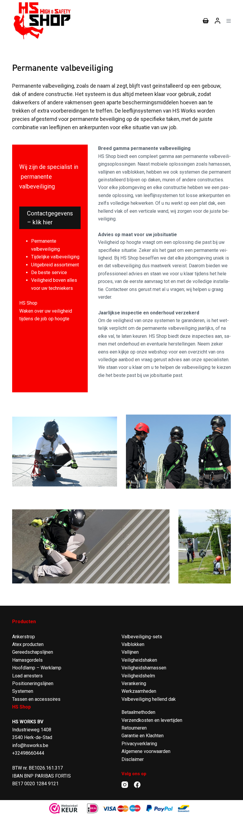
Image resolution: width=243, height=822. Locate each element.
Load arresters (27, 676)
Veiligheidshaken (139, 660)
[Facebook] (137, 784)
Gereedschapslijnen (32, 652)
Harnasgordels (27, 660)
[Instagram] (125, 784)
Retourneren (134, 728)
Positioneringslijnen (32, 683)
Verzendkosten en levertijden (152, 720)
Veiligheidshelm (138, 676)
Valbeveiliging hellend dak (149, 699)
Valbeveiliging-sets (142, 636)
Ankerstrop (23, 636)
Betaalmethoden (138, 712)
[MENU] (228, 21)
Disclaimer (133, 759)
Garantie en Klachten (143, 735)
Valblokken (133, 644)
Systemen (22, 691)
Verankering (134, 683)
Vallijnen (130, 652)
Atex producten (28, 644)
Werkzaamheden (139, 691)
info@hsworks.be (30, 745)
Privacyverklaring (139, 743)
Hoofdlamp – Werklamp (36, 668)
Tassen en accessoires (36, 699)
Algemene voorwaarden (146, 751)
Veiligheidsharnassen (144, 668)
